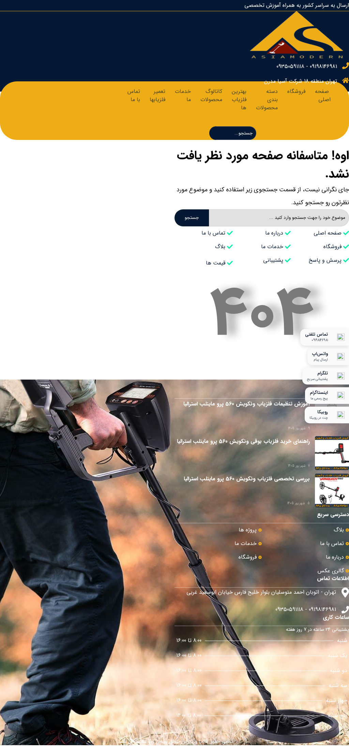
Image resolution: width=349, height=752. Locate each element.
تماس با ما (133, 95)
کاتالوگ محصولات (211, 95)
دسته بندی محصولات (267, 99)
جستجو (192, 217)
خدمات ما (183, 95)
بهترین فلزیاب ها (239, 99)
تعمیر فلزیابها (157, 95)
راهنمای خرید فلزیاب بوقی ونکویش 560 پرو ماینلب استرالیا (243, 441)
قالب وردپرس (195, 741)
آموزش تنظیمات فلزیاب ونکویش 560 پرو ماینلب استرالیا (246, 404)
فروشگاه (296, 91)
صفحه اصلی (323, 95)
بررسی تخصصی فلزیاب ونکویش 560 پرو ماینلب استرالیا (247, 479)
